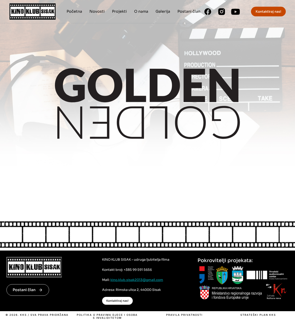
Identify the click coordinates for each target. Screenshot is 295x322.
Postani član (24, 289)
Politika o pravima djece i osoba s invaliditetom (107, 316)
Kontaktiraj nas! (268, 11)
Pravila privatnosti (184, 314)
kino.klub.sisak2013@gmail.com (136, 280)
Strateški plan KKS (258, 314)
